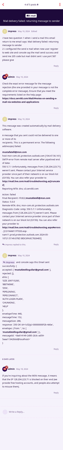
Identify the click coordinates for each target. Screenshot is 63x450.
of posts (30, 4)
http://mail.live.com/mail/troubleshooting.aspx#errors (31, 227)
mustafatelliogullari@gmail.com (32, 269)
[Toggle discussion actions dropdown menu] (60, 4)
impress (10, 262)
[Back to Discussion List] (3, 4)
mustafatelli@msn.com (14, 152)
